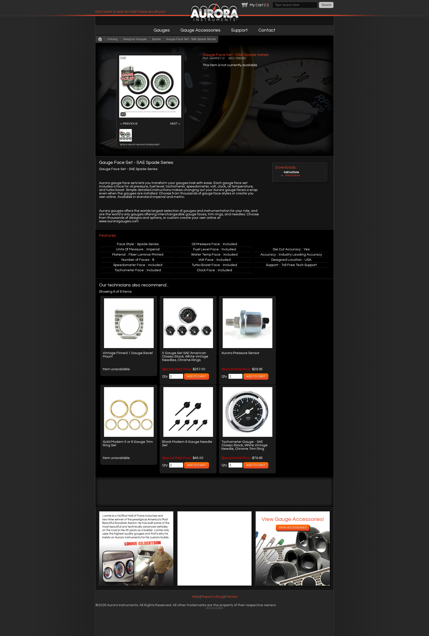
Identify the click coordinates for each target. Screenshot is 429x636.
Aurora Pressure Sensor (240, 353)
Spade (156, 39)
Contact (266, 30)
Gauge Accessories (200, 30)
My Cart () (259, 5)
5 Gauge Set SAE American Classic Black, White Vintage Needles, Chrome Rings (185, 356)
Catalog (112, 39)
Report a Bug (212, 596)
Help (195, 596)
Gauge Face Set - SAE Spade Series (191, 39)
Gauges (162, 30)
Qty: (165, 376)
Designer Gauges (135, 39)
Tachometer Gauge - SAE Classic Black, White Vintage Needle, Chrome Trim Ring (244, 445)
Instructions (292, 175)
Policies (231, 596)
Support (239, 30)
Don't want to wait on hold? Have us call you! (130, 11)
